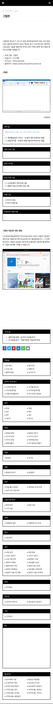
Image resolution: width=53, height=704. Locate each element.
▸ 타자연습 (8, 587)
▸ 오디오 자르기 (32, 436)
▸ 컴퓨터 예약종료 (11, 569)
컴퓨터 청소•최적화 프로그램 (18, 186)
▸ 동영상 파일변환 (33, 679)
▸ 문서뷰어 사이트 (33, 683)
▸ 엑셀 (29, 408)
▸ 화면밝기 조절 (32, 559)
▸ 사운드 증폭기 (10, 555)
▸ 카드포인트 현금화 (34, 393)
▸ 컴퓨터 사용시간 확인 (35, 572)
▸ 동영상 (8, 458)
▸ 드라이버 (8, 616)
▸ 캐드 (29, 415)
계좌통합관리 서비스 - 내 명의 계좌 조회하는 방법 (25, 137)
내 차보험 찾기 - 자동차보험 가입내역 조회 (24, 340)
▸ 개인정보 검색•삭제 (34, 487)
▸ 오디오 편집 (9, 436)
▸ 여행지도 (31, 369)
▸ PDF (29, 411)
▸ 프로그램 (8, 369)
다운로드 (47, 117)
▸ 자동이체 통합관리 (12, 393)
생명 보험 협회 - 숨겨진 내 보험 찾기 (21, 337)
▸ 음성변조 (31, 472)
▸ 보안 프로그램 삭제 (12, 490)
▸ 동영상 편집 (9, 433)
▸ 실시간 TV (31, 372)
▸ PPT (7, 415)
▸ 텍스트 (30, 418)
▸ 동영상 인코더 (10, 472)
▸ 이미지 (8, 418)
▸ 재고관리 (8, 537)
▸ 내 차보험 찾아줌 (33, 390)
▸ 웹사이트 (31, 365)
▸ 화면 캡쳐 (9, 505)
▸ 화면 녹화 (31, 505)
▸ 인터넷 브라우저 (11, 602)
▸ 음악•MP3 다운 (10, 679)
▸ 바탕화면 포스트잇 (34, 523)
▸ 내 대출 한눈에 (32, 387)
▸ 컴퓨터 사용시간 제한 (13, 572)
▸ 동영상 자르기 (32, 433)
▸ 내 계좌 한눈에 (10, 387)
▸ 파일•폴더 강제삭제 (34, 569)
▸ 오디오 (30, 458)
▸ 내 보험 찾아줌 (10, 390)
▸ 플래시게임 (9, 372)
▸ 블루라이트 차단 (11, 566)
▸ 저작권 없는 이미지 (34, 693)
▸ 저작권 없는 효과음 (12, 693)
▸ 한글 (7, 408)
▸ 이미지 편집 (9, 440)
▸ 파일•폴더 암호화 (11, 487)
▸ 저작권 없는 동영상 (34, 689)
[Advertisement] (26, 30)
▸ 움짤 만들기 (9, 443)
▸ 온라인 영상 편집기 (12, 686)
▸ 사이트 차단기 (32, 555)
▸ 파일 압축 (31, 552)
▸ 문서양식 (8, 365)
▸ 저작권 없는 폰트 (11, 689)
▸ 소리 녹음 (9, 508)
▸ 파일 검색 (9, 552)
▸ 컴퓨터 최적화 (10, 562)
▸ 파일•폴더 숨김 (33, 562)
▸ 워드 (7, 411)
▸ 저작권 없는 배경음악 (13, 696)
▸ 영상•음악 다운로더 (34, 602)
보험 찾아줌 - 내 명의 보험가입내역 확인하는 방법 (25, 140)
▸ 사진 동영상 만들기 (34, 443)
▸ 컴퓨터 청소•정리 (33, 566)
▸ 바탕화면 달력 (10, 523)
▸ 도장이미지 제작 (11, 683)
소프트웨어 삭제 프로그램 (17, 183)
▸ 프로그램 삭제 (10, 559)
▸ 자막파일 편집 (32, 440)
